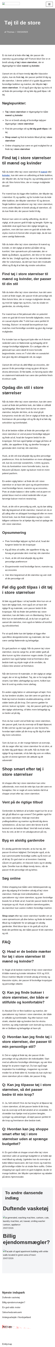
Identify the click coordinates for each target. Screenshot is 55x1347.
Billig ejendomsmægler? (13, 1302)
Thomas (10, 32)
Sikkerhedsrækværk (12, 1312)
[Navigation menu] (49, 4)
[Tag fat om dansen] (11, 4)
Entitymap (7, 1344)
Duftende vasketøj (25, 1208)
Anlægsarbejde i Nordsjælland (16, 1317)
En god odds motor (11, 1307)
